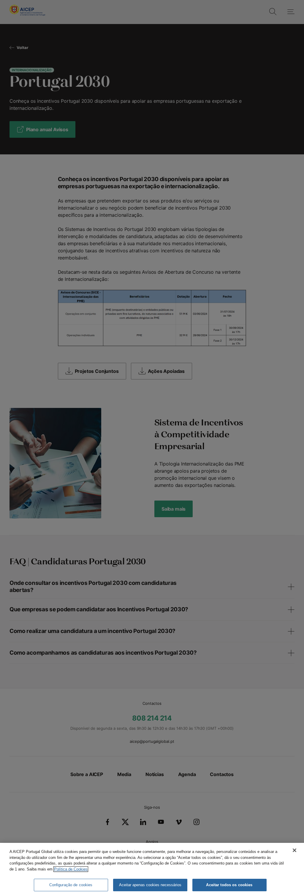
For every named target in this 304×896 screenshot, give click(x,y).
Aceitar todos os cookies (229, 885)
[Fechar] (294, 850)
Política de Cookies (71, 869)
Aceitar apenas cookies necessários (150, 885)
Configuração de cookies (71, 885)
